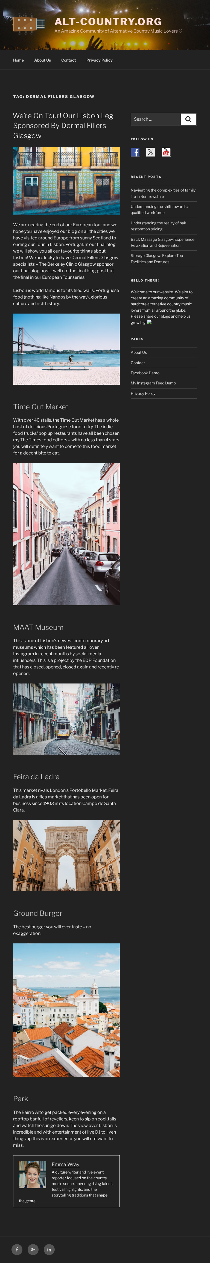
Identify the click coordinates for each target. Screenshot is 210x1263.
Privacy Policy (99, 60)
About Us (42, 60)
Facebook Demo (145, 372)
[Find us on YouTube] (166, 152)
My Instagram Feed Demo (153, 383)
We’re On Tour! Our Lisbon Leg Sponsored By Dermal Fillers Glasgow (63, 125)
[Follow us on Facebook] (135, 152)
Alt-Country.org (108, 22)
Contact (68, 60)
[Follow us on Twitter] (150, 152)
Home (18, 60)
